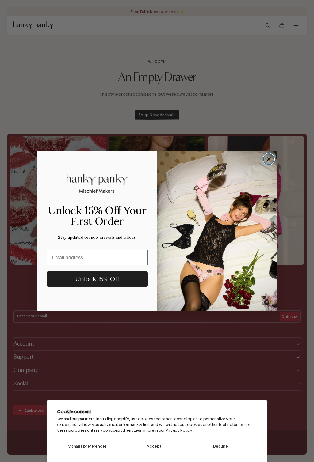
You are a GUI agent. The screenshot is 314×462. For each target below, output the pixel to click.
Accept (154, 446)
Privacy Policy (179, 430)
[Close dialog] (268, 159)
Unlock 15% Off (97, 279)
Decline (220, 446)
